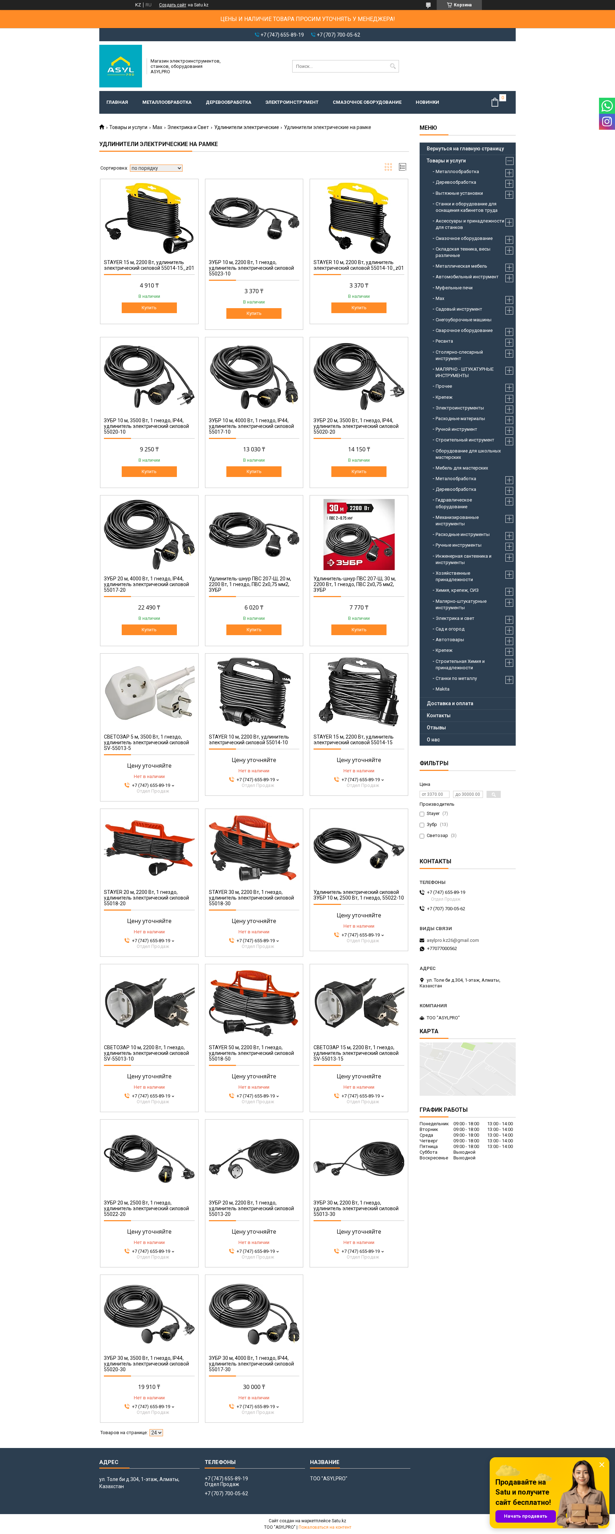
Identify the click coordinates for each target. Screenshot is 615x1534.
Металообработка (456, 478)
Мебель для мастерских (462, 468)
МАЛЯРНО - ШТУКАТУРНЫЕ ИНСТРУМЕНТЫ (465, 372)
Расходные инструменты (463, 534)
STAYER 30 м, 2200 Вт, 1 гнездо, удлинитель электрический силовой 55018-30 (251, 897)
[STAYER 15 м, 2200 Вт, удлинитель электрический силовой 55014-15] (359, 692)
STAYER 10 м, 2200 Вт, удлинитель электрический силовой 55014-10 (249, 739)
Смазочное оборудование (367, 102)
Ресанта (444, 341)
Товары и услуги (128, 127)
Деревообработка (228, 102)
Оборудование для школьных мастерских (468, 454)
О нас (433, 739)
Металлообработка (166, 102)
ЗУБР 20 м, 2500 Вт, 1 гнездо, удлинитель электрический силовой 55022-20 (146, 1208)
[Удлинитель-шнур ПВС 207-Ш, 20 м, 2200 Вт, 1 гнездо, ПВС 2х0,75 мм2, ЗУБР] (254, 534)
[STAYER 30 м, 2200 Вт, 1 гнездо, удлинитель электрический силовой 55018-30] (254, 848)
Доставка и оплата (450, 703)
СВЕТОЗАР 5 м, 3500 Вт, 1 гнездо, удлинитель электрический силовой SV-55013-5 (146, 742)
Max (157, 127)
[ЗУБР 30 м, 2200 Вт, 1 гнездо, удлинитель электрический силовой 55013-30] (359, 1158)
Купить (149, 307)
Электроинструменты (460, 408)
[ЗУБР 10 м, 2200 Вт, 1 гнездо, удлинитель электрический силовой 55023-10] (254, 218)
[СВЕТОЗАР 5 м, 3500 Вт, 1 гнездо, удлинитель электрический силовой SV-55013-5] (149, 692)
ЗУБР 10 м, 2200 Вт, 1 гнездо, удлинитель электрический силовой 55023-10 (251, 268)
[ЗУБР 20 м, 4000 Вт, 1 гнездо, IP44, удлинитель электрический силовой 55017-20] (149, 534)
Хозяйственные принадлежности (454, 576)
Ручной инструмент (456, 429)
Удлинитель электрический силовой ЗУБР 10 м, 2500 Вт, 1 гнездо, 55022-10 (359, 895)
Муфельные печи (454, 287)
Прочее (444, 386)
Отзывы (436, 727)
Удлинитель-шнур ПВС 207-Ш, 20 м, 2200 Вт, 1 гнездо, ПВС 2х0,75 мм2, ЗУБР (250, 584)
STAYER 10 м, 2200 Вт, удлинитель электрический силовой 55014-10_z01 (359, 265)
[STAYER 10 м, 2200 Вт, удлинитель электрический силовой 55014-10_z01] (359, 218)
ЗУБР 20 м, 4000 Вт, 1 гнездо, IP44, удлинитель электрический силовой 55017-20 (146, 584)
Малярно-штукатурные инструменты (461, 604)
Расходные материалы (460, 418)
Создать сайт (172, 4)
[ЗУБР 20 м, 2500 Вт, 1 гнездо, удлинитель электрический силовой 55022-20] (149, 1158)
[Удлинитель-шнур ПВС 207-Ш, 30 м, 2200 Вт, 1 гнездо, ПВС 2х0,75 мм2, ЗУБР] (359, 534)
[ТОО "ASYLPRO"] (120, 66)
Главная (117, 102)
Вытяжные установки (459, 193)
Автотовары (450, 639)
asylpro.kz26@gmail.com (453, 940)
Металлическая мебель (461, 266)
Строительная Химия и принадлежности (460, 664)
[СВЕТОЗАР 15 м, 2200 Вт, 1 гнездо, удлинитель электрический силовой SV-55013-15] (359, 1003)
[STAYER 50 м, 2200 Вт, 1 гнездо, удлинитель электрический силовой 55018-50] (254, 1003)
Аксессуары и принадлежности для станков (470, 224)
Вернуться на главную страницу (465, 148)
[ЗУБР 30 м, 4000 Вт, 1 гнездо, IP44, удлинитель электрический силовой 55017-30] (254, 1314)
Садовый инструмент (459, 309)
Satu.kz (339, 1520)
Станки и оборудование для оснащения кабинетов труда (467, 207)
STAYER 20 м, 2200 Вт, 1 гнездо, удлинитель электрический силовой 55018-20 (146, 897)
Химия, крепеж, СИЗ (457, 590)
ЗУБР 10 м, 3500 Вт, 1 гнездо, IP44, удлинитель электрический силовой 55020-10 (146, 426)
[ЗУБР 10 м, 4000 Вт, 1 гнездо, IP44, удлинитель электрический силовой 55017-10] (254, 376)
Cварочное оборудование (464, 330)
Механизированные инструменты (457, 520)
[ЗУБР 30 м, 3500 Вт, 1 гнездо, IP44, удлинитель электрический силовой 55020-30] (149, 1314)
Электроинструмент (292, 102)
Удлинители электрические (246, 127)
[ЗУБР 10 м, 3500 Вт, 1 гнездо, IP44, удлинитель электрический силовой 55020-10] (149, 376)
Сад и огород (450, 629)
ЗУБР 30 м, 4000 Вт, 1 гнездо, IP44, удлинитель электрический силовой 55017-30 (251, 1363)
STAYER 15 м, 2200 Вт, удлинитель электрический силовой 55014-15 (354, 739)
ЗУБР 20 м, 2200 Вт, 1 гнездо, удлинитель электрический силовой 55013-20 (251, 1208)
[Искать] (393, 66)
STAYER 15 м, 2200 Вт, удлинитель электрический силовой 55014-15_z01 (149, 265)
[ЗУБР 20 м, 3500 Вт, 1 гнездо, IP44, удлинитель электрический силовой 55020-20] (359, 376)
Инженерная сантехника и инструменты (464, 559)
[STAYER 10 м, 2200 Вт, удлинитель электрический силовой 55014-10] (254, 692)
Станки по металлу (456, 678)
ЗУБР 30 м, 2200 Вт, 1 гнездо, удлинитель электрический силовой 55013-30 (356, 1208)
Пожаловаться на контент (325, 1527)
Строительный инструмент (465, 439)
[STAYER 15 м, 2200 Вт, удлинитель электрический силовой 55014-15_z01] (149, 218)
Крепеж (444, 397)
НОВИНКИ (427, 102)
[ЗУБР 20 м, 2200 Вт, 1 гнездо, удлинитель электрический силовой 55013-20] (254, 1158)
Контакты (439, 715)
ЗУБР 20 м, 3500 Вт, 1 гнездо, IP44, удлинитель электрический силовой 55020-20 (356, 426)
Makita (443, 689)
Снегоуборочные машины (464, 319)
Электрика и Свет (188, 127)
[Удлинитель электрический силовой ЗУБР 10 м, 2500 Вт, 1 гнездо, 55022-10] (359, 848)
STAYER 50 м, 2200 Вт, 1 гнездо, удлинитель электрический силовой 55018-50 (251, 1053)
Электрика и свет (455, 618)
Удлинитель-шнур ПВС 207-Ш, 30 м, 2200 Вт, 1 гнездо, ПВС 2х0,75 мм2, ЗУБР (355, 584)
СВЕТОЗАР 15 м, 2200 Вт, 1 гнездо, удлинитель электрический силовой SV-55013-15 (356, 1053)
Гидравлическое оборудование (454, 503)
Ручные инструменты (459, 545)
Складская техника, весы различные (463, 252)
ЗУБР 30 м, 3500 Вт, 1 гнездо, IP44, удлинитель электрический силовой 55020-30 (146, 1363)
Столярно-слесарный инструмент (459, 355)
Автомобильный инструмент (467, 276)
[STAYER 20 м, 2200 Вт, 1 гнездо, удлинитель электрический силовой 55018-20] (149, 848)
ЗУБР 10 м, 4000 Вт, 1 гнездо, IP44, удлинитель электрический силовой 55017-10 (251, 426)
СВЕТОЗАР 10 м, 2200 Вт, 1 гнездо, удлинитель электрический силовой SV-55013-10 (146, 1053)
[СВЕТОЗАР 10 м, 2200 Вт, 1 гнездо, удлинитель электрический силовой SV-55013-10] (149, 1003)
